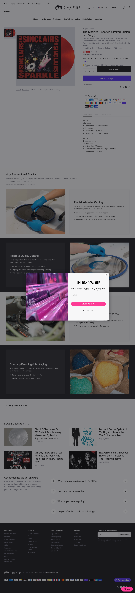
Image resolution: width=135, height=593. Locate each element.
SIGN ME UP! (88, 304)
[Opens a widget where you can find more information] (127, 589)
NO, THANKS (88, 311)
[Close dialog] (107, 275)
